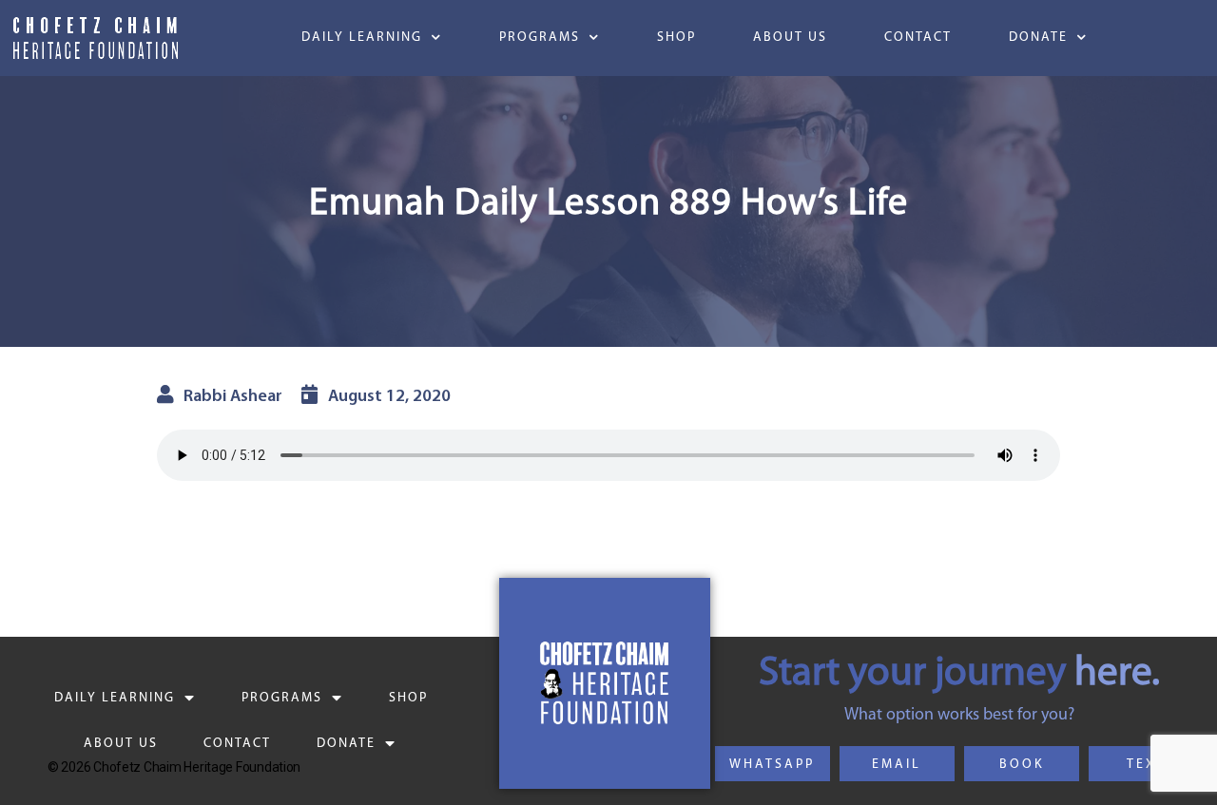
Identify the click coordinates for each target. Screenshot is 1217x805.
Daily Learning (361, 37)
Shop (676, 37)
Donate (1038, 37)
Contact (918, 37)
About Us (790, 37)
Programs (539, 37)
